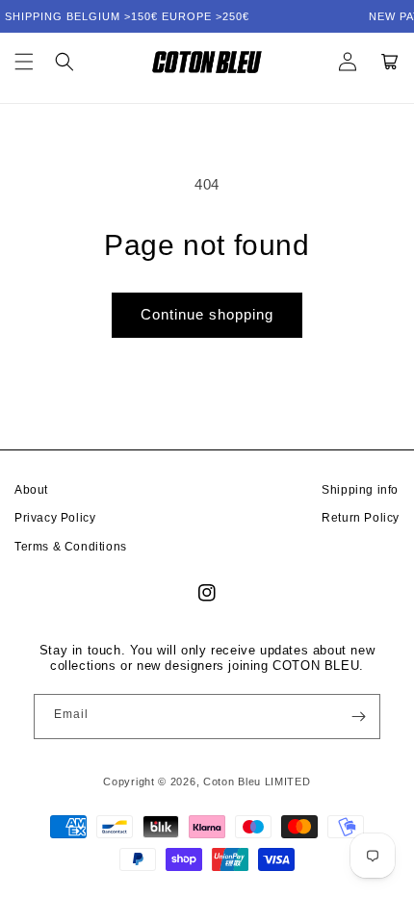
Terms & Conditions (70, 546)
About (31, 490)
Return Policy (361, 518)
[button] (24, 61)
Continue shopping (207, 314)
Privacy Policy (54, 518)
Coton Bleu (232, 781)
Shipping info (360, 490)
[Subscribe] (358, 716)
